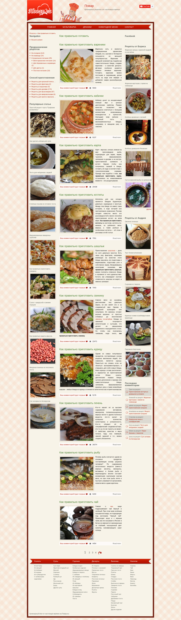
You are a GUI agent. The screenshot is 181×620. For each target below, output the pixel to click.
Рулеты (94, 590)
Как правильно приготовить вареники (82, 44)
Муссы (94, 572)
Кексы (113, 607)
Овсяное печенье (131, 222)
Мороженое (96, 585)
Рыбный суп (57, 576)
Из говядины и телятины (81, 576)
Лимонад (133, 579)
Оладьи (113, 576)
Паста (75, 598)
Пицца (113, 601)
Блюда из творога (78, 572)
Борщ (55, 585)
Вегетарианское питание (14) (44, 61)
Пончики (114, 587)
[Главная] (40, 11)
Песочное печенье (98, 579)
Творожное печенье (98, 574)
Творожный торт (116, 568)
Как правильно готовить (47, 33)
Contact (129, 27)
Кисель (132, 581)
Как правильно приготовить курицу (80, 349)
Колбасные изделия (79, 568)
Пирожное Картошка (133, 349)
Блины (113, 574)
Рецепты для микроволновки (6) (43, 94)
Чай (131, 568)
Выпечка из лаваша (117, 583)
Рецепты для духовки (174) (41, 89)
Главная (51, 27)
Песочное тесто (116, 579)
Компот (132, 583)
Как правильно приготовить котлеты (81, 194)
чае (111, 506)
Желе (94, 583)
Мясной (56, 570)
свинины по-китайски (103, 319)
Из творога (95, 566)
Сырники (114, 590)
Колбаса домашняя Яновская (136, 148)
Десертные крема (98, 587)
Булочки (114, 605)
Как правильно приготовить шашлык (81, 246)
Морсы (132, 574)
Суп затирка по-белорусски (40, 401)
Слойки (113, 581)
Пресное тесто (116, 570)
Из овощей (37, 568)
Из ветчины (38, 566)
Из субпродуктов (40, 574)
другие (148, 209)
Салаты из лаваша (117, 566)
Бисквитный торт (116, 603)
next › (99, 553)
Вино (132, 576)
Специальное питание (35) (41, 58)
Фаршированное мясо (80, 592)
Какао (132, 572)
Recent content (36, 40)
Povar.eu (33, 33)
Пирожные (95, 581)
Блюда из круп (77, 566)
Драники (87, 27)
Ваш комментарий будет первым (72, 88)
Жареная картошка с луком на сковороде (140, 400)
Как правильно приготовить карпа (80, 145)
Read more (117, 88)
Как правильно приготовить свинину (81, 295)
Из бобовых (38, 570)
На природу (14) (37, 56)
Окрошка (56, 572)
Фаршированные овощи (81, 570)
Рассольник (57, 581)
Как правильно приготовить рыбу (79, 452)
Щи (54, 579)
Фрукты (94, 592)
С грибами (76, 574)
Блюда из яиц (77, 590)
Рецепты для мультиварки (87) (42, 92)
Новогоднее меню (108, 27)
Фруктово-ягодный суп (61, 568)
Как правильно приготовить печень (80, 403)
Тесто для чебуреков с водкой (41, 172)
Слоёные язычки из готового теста (43, 204)
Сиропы (133, 566)
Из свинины (77, 596)
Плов (74, 581)
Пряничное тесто (97, 570)
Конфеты (95, 576)
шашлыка (111, 251)
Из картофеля (77, 585)
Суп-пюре (56, 566)
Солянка (56, 574)
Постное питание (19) (41, 71)
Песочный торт (116, 594)
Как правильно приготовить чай (78, 501)
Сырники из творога (132, 284)
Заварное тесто (116, 585)
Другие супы (57, 587)
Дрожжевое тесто (117, 598)
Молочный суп (58, 583)
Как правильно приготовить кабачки (81, 95)
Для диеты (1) (38, 68)
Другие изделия (116, 609)
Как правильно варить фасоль (41, 336)
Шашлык (75, 587)
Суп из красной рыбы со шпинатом (138, 180)
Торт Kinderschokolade (133, 253)
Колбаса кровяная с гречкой (135, 117)
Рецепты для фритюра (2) (41, 84)
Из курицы (37, 572)
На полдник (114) (37, 53)
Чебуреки (114, 596)
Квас (131, 570)
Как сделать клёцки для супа (40, 141)
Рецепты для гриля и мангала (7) (43, 97)
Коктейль (133, 585)
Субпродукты (77, 594)
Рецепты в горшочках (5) (40, 87)
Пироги (113, 592)
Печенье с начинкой (98, 568)
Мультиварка (69, 27)
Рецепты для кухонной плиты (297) (44, 82)
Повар (89, 6)
